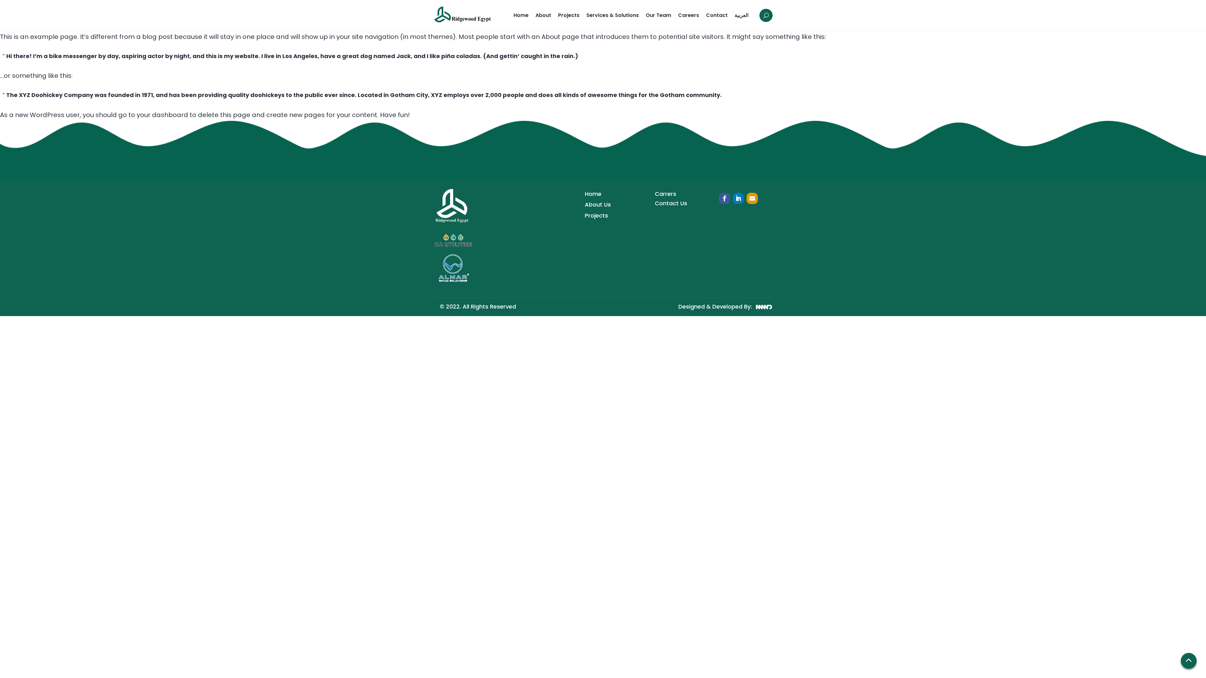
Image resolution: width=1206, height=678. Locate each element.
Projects (568, 15)
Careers (688, 15)
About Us (598, 204)
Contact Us (671, 203)
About (543, 15)
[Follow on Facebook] (724, 198)
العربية (741, 15)
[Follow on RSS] (752, 198)
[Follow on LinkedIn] (738, 198)
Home (521, 15)
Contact (717, 15)
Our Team (658, 15)
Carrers (665, 194)
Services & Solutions (612, 15)
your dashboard (162, 114)
